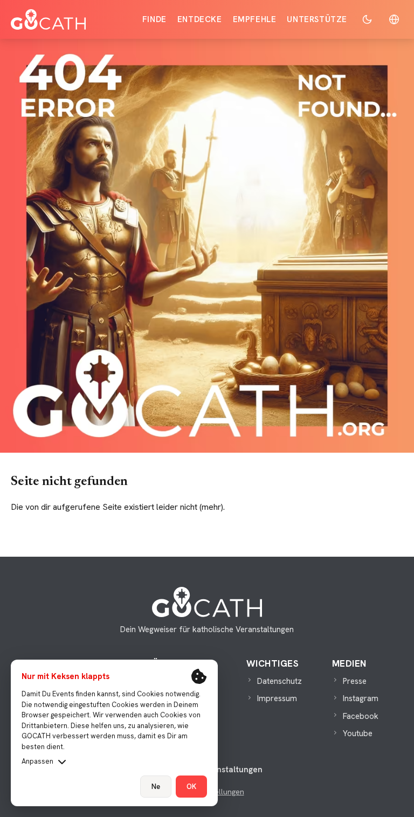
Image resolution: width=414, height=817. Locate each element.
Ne (155, 786)
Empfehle (255, 19)
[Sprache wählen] (394, 19)
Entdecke (199, 19)
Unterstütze (317, 19)
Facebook (360, 716)
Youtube (357, 733)
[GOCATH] (48, 19)
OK (191, 786)
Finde (154, 19)
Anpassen (37, 761)
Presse (355, 681)
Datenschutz (279, 681)
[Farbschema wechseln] (367, 19)
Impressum (277, 698)
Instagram (360, 698)
